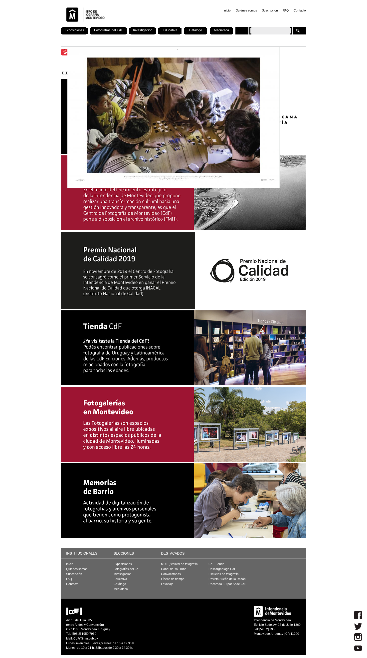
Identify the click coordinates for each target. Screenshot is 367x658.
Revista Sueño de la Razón (227, 579)
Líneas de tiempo (172, 579)
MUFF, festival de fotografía (179, 564)
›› (230, 117)
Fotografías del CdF (108, 30)
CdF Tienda (216, 564)
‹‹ (117, 117)
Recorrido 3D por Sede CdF (227, 584)
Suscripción (270, 10)
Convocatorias (171, 574)
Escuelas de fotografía (223, 574)
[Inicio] (126, 25)
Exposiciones (74, 30)
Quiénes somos (246, 10)
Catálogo (195, 30)
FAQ (286, 10)
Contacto (300, 10)
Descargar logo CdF (222, 569)
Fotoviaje (167, 584)
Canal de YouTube (173, 569)
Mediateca (221, 30)
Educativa (170, 30)
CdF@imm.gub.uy (85, 638)
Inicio (227, 10)
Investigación (142, 30)
